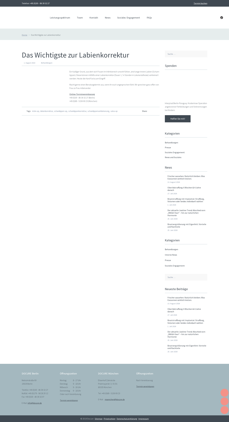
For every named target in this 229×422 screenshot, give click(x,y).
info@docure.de (35, 403)
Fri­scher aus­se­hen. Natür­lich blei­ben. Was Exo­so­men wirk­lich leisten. (186, 177)
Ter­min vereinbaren (69, 400)
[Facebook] (149, 111)
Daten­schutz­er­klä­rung (127, 418)
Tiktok (221, 17)
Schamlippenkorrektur (77, 111)
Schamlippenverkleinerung (98, 111)
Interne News (171, 254)
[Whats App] (154, 111)
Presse (168, 260)
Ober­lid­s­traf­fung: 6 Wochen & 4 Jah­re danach (184, 188)
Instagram (216, 17)
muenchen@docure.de (115, 399)
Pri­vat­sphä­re (109, 418)
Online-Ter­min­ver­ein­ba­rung (82, 94)
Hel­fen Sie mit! (177, 118)
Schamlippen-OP (60, 111)
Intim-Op (35, 111)
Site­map (98, 418)
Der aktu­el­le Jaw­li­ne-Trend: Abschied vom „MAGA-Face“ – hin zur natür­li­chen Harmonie (186, 213)
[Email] (159, 111)
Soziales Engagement (175, 265)
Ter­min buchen (200, 3)
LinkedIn (205, 17)
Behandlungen (46, 63)
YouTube (210, 17)
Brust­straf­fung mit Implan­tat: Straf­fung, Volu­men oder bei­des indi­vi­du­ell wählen (186, 200)
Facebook (200, 17)
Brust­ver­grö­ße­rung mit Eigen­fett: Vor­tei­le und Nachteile (187, 225)
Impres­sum (143, 418)
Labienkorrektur (46, 111)
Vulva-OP (114, 111)
